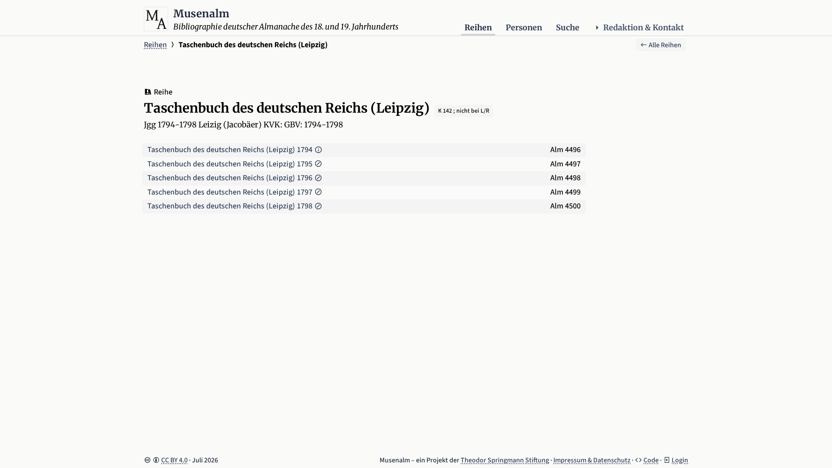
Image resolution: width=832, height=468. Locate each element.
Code (651, 460)
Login (680, 460)
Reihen (478, 27)
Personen (524, 27)
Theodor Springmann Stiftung (505, 460)
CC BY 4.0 (174, 460)
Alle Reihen (664, 45)
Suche (567, 27)
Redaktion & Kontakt (643, 27)
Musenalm (201, 13)
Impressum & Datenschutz (591, 460)
